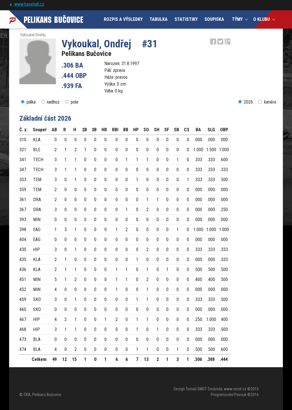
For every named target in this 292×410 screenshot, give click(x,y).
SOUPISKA (214, 19)
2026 (248, 102)
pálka (31, 102)
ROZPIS (123, 19)
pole (74, 102)
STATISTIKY (186, 19)
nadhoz (53, 102)
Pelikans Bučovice (86, 54)
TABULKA (158, 19)
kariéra (270, 102)
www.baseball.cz (29, 4)
